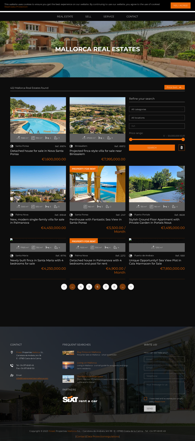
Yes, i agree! (180, 5)
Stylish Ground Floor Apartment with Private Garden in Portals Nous (154, 221)
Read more (160, 401)
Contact (81, 436)
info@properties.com (32, 378)
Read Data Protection (16, 6)
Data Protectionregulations (102, 436)
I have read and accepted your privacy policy (166, 400)
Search (151, 147)
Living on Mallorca (87, 363)
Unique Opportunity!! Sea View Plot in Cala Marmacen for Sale (155, 262)
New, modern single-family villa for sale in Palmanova (37, 221)
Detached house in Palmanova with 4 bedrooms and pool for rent (96, 262)
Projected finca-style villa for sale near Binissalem (96, 152)
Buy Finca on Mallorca (89, 352)
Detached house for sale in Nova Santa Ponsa (37, 152)
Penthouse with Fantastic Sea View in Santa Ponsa (96, 221)
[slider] (130, 139)
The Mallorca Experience (90, 376)
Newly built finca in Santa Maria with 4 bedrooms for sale (36, 262)
